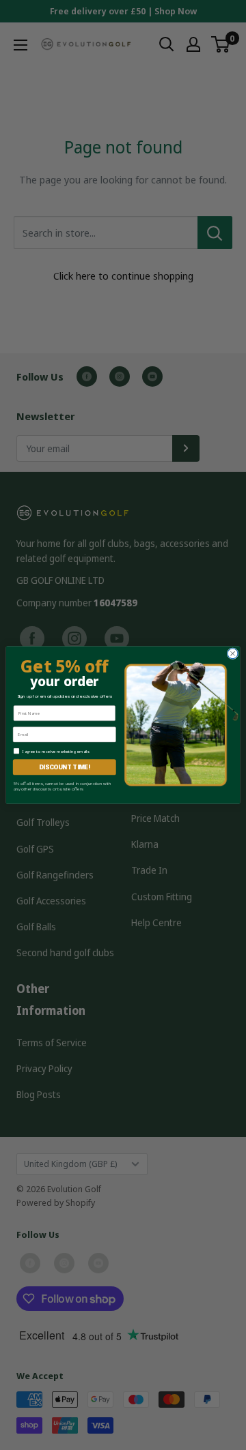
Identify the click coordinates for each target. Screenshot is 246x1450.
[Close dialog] (233, 654)
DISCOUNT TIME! (64, 767)
